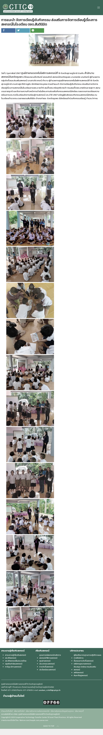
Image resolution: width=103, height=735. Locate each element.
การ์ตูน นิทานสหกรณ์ (13, 666)
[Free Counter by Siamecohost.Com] (51, 702)
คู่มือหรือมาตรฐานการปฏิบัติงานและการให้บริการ (87, 656)
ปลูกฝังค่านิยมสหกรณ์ (13, 663)
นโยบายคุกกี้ (79, 711)
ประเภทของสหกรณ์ (47, 663)
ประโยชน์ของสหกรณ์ (47, 669)
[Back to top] (58, 726)
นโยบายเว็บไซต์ (19, 711)
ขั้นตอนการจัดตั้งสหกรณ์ (83, 660)
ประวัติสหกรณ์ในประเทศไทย (15, 660)
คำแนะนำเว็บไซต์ (7, 711)
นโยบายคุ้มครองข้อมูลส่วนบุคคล (62, 711)
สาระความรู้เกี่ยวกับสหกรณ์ (15, 655)
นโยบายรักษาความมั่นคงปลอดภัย (37, 711)
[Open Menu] (98, 7)
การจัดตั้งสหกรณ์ (46, 666)
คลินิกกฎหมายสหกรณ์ (82, 663)
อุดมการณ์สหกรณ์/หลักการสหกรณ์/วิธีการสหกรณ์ (50, 656)
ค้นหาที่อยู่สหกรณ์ (81, 675)
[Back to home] (18, 7)
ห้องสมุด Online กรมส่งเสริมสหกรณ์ (85, 668)
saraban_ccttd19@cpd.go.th (49, 690)
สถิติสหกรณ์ (78, 672)
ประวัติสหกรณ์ (10, 657)
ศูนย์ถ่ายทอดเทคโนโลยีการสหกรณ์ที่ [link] (39, 73)
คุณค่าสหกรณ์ (44, 660)
